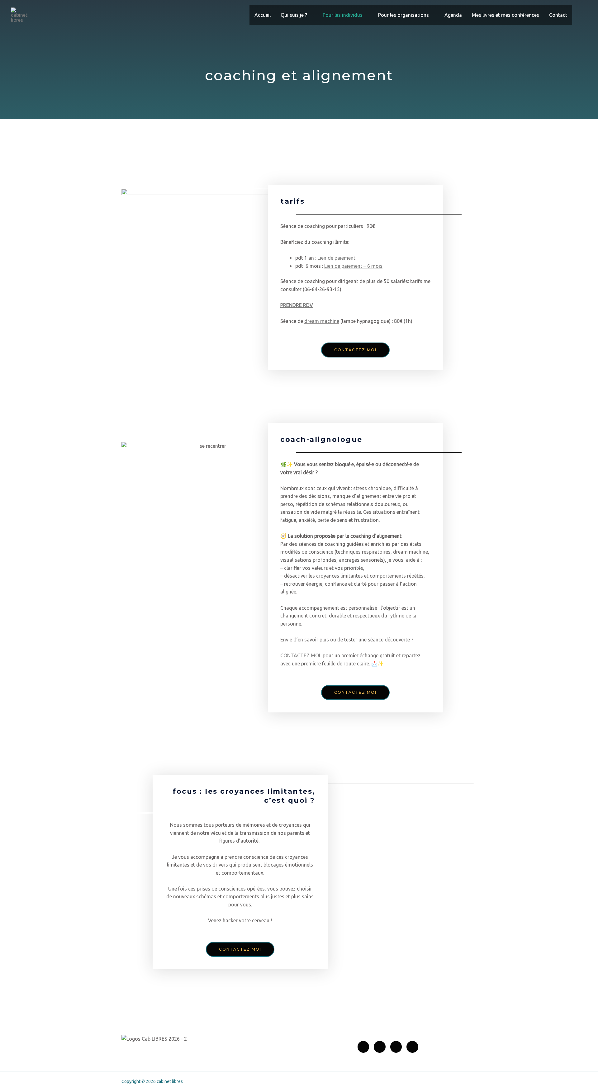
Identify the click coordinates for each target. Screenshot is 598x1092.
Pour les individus (343, 15)
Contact (558, 15)
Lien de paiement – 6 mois (353, 266)
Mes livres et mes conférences (505, 15)
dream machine (321, 321)
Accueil (262, 15)
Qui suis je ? (294, 15)
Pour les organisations (403, 15)
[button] (579, 15)
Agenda (453, 15)
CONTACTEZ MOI (300, 655)
